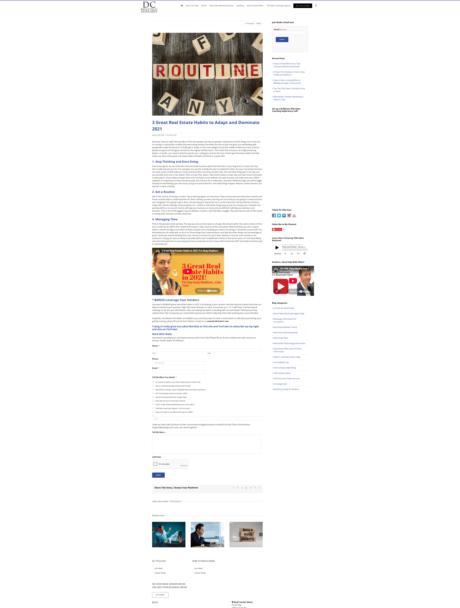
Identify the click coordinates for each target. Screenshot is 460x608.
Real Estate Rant (280, 338)
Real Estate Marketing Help (285, 332)
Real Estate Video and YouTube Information (287, 350)
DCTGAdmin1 (176, 501)
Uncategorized (280, 384)
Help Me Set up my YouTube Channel (170, 401)
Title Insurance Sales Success (286, 378)
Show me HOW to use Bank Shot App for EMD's (174, 412)
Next (259, 23)
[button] (316, 5)
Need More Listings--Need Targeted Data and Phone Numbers (180, 390)
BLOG (155, 602)
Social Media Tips (281, 362)
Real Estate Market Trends (285, 327)
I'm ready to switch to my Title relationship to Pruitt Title (177, 382)
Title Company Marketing (284, 367)
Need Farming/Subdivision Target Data (171, 397)
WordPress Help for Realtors (286, 389)
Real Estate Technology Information (289, 343)
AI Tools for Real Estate (283, 308)
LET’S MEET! (160, 595)
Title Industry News (282, 373)
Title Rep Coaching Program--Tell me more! (172, 408)
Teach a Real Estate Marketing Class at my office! (174, 404)
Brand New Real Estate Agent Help (288, 313)
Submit (158, 475)
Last (209, 353)
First (154, 353)
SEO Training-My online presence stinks (171, 393)
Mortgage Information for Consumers (285, 320)
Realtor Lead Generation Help (286, 357)
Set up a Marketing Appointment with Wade (173, 386)
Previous (250, 23)
